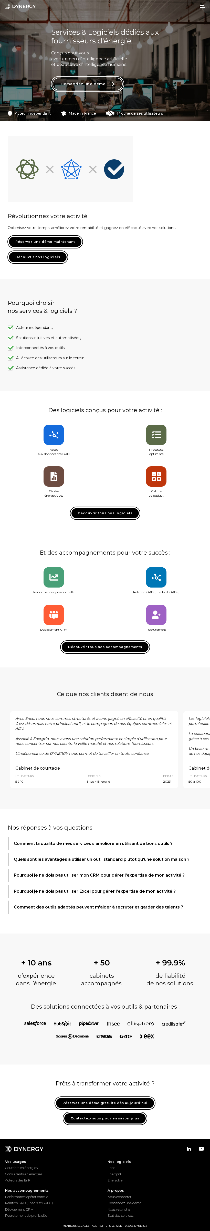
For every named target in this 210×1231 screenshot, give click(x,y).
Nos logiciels (119, 1162)
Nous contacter (119, 1197)
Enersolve (115, 1180)
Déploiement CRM (19, 1209)
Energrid (114, 1174)
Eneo (111, 1168)
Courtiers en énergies (21, 1168)
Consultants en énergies (23, 1174)
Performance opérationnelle (26, 1197)
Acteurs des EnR (17, 1180)
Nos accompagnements (27, 1190)
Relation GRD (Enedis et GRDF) (29, 1203)
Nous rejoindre (119, 1209)
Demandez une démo (124, 1203)
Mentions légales (75, 1225)
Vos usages (15, 1162)
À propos (116, 1190)
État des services (120, 1215)
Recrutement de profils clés (26, 1215)
